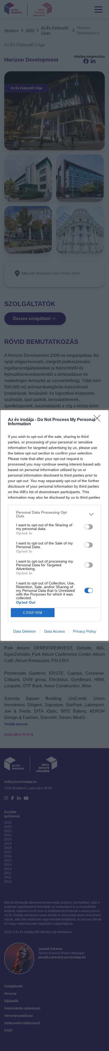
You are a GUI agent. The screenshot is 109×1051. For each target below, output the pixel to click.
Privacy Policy (84, 631)
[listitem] (54, 514)
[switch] (88, 526)
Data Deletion (24, 631)
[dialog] (54, 525)
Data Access (54, 631)
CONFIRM (33, 613)
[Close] (99, 420)
